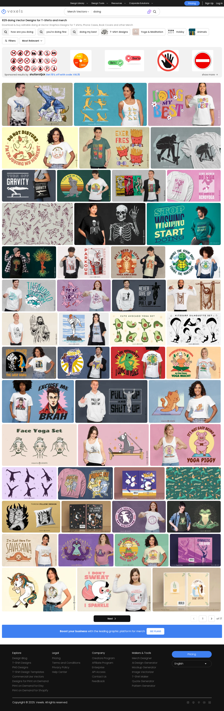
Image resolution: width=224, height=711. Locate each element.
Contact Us (99, 676)
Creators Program (103, 658)
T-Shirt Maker (140, 676)
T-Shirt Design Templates (28, 672)
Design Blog (19, 658)
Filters (12, 40)
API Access (98, 672)
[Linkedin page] (210, 702)
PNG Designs (20, 667)
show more (208, 74)
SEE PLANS (155, 631)
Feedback (98, 681)
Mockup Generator (144, 667)
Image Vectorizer (143, 672)
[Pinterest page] (199, 702)
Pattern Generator (143, 686)
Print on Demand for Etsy (28, 686)
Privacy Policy (60, 667)
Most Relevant (30, 40)
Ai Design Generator (144, 663)
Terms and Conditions (66, 663)
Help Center (59, 672)
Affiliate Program (102, 663)
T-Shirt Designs (21, 663)
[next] (211, 618)
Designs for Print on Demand (30, 681)
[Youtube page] (204, 702)
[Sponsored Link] (34, 60)
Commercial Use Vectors (28, 676)
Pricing (56, 658)
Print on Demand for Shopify (30, 690)
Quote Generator (143, 681)
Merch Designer (142, 658)
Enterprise (98, 667)
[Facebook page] (193, 702)
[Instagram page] (188, 702)
